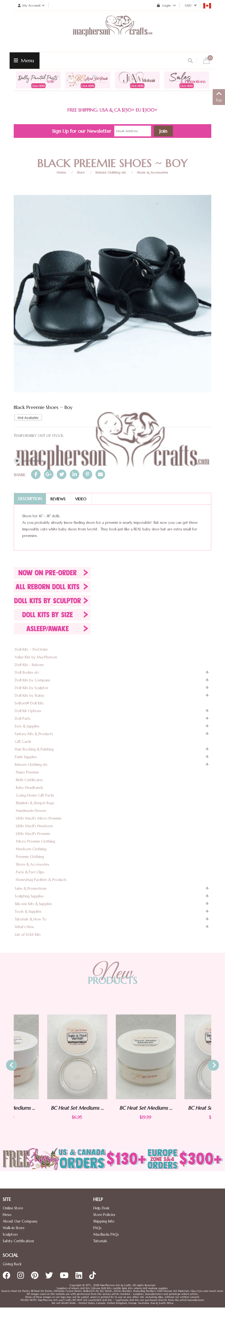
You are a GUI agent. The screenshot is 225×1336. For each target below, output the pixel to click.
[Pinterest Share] (87, 474)
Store (81, 172)
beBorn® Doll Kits (29, 703)
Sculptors (10, 1234)
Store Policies (104, 1214)
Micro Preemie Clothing (35, 841)
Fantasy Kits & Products (34, 734)
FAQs (97, 1228)
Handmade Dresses (31, 810)
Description (30, 498)
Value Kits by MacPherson (36, 657)
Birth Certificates (29, 780)
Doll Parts (22, 718)
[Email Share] (100, 474)
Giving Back (12, 1264)
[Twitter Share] (61, 474)
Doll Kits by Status (29, 695)
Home (61, 172)
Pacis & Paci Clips (30, 872)
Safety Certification (18, 1241)
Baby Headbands (29, 787)
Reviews (58, 498)
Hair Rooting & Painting (34, 749)
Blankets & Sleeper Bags (35, 803)
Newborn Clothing (31, 849)
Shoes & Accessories (152, 172)
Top (219, 100)
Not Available (28, 418)
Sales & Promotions (31, 888)
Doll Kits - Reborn (29, 665)
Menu (26, 60)
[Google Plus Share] (49, 474)
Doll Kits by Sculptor (31, 688)
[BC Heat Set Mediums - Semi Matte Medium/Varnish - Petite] (181, 1056)
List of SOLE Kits (28, 934)
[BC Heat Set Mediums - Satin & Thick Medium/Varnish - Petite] (44, 1056)
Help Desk (101, 1208)
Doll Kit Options (28, 711)
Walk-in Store (13, 1228)
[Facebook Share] (36, 474)
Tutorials (100, 1241)
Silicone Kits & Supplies (33, 904)
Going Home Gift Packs (35, 795)
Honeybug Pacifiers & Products (41, 879)
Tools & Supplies (28, 911)
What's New (24, 927)
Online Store (13, 1208)
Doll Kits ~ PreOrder (31, 649)
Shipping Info (103, 1221)
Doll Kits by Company (32, 680)
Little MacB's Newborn (34, 826)
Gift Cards (23, 741)
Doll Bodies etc (27, 672)
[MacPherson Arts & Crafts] (112, 31)
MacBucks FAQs (106, 1234)
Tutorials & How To (30, 919)
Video (80, 498)
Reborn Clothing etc (110, 172)
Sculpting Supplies (29, 896)
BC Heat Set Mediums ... (44, 1108)
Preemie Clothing (30, 856)
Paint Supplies (26, 757)
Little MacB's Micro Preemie (38, 818)
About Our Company (20, 1221)
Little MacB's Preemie (33, 833)
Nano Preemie (27, 772)
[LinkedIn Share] (74, 474)
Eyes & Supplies (27, 726)
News (7, 1214)
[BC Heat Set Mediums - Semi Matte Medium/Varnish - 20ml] (112, 1056)
